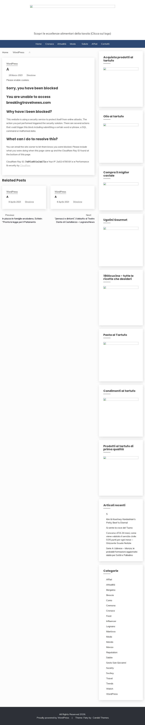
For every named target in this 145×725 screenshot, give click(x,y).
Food (108, 615)
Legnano (110, 626)
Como (109, 600)
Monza (109, 647)
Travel (109, 678)
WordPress (12, 63)
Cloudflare (25, 165)
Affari (94, 43)
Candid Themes (101, 717)
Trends (109, 683)
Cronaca (49, 43)
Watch (109, 688)
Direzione (31, 75)
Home (39, 43)
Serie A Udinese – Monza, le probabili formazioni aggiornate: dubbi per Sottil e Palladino (122, 552)
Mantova (110, 631)
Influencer (111, 621)
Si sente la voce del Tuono (119, 527)
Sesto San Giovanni (116, 662)
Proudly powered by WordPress (53, 717)
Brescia (110, 595)
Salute (85, 43)
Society (110, 667)
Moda (73, 43)
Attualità (61, 43)
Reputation (111, 652)
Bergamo (110, 589)
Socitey (110, 673)
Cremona (110, 605)
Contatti (105, 43)
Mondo (109, 641)
